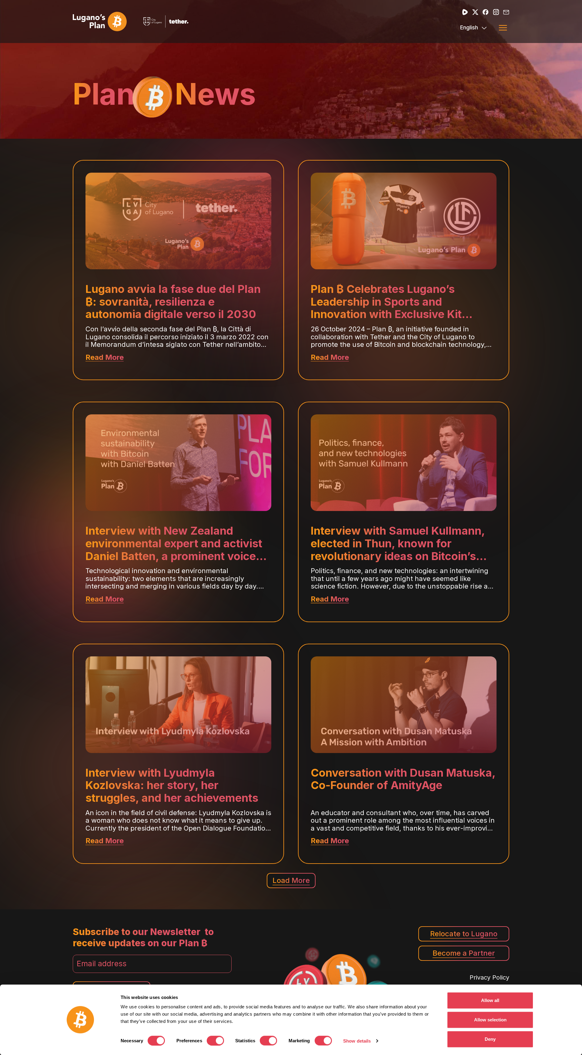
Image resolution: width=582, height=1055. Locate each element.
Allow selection (490, 1019)
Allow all (490, 1000)
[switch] (215, 1040)
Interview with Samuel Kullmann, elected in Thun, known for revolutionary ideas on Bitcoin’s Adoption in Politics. (398, 543)
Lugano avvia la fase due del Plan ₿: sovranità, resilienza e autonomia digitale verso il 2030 (173, 302)
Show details (357, 1040)
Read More (104, 357)
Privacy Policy (489, 977)
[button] (503, 27)
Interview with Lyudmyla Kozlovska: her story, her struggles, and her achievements (171, 786)
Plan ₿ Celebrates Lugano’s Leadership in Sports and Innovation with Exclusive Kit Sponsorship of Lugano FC (386, 302)
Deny (490, 1039)
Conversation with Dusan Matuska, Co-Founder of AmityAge (403, 779)
